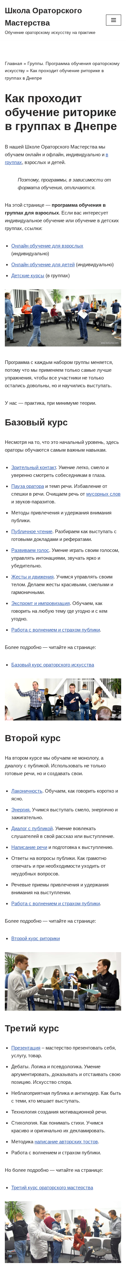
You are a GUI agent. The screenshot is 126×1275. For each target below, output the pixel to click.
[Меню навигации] (113, 20)
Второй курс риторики (35, 938)
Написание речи (29, 847)
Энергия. (21, 809)
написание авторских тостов (66, 1141)
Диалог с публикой (32, 828)
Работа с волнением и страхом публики (55, 629)
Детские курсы (27, 275)
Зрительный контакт (33, 467)
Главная (13, 63)
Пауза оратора (27, 486)
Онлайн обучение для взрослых (47, 245)
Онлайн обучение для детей (43, 264)
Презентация (25, 1047)
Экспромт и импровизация (40, 603)
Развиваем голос (30, 550)
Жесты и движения (32, 576)
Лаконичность (26, 791)
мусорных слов (103, 494)
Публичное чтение (31, 531)
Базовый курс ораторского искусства (52, 664)
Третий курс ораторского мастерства (52, 1187)
